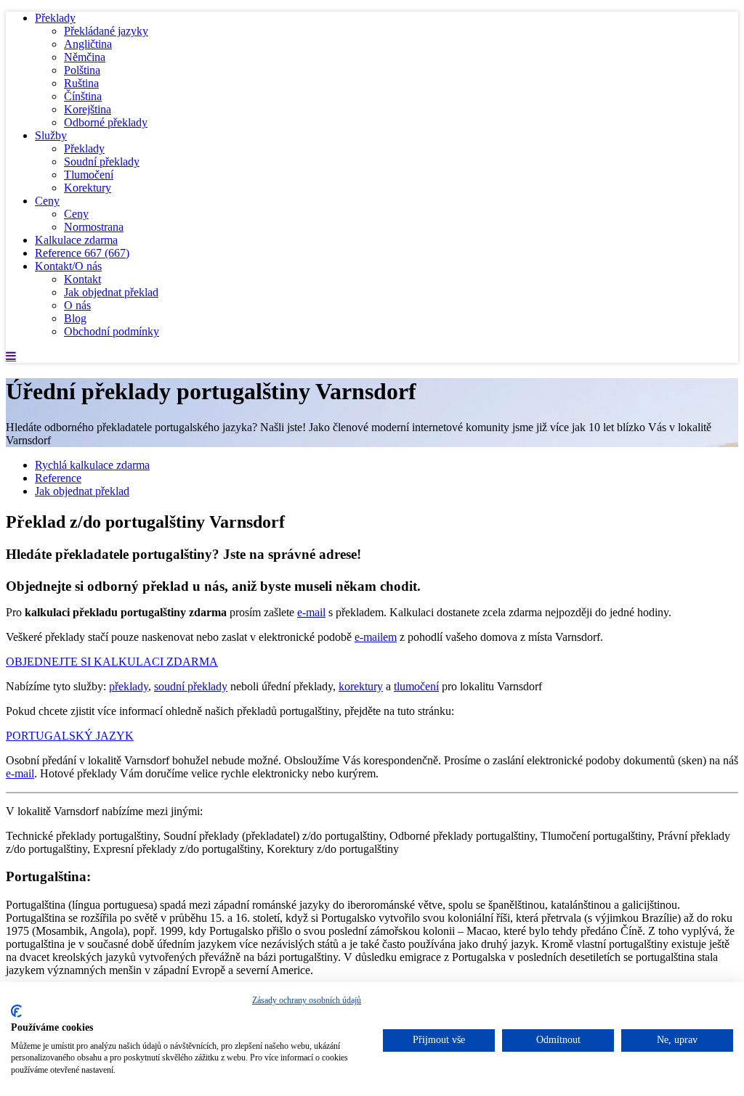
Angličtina (88, 44)
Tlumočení (88, 174)
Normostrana (94, 227)
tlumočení (416, 686)
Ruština (81, 83)
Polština (82, 70)
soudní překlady (190, 686)
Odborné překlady (105, 122)
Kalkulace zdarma (76, 240)
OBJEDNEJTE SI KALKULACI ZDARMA (112, 661)
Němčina (84, 57)
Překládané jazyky (106, 31)
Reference (82, 253)
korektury (361, 686)
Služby (51, 135)
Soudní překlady (102, 161)
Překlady (55, 18)
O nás (77, 305)
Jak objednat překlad (111, 292)
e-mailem (376, 637)
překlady (128, 686)
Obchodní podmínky (111, 331)
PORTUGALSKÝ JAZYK (70, 735)
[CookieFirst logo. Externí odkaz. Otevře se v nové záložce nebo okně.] (16, 1011)
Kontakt (82, 279)
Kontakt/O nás (68, 266)
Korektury (87, 187)
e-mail (311, 612)
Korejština (87, 109)
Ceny (47, 201)
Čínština (83, 96)
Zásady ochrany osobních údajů (306, 1000)
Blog (75, 318)
